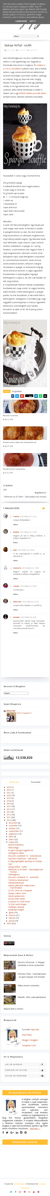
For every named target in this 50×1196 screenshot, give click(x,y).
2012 (9, 814)
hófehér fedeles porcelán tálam (32, 93)
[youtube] (33, 1191)
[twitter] (7, 1132)
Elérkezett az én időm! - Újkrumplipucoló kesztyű (25, 870)
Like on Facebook (13, 1064)
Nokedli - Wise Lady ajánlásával (32, 997)
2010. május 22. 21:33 (30, 602)
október (12, 828)
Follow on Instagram (16, 1076)
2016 (9, 803)
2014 (9, 809)
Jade (15, 550)
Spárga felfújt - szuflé (17, 866)
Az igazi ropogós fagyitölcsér (20, 850)
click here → (35, 1128)
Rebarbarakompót (16, 882)
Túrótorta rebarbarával (18, 880)
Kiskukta (17, 568)
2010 (9, 820)
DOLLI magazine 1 (24, 713)
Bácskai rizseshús (10, 415)
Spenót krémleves (16, 844)
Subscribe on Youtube (16, 1070)
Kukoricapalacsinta (16, 896)
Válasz (15, 525)
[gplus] (12, 1132)
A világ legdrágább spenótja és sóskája (25, 861)
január (12, 920)
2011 (9, 817)
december (13, 823)
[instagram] (21, 1132)
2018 (9, 801)
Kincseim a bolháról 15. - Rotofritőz (23, 877)
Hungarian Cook (29, 1045)
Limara (16, 586)
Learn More (21, 21)
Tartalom (36, 782)
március (12, 915)
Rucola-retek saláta (16, 898)
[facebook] (3, 1132)
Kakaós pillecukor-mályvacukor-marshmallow (22, 886)
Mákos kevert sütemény (28, 985)
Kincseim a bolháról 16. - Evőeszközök (24, 856)
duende (16, 617)
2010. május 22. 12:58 (28, 532)
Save (30, 396)
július (11, 836)
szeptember (14, 831)
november (13, 825)
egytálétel (33, 50)
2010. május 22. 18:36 (26, 550)
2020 (9, 795)
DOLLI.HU (11, 710)
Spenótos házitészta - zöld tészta (22, 858)
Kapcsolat (35, 1029)
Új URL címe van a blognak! (20, 890)
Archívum (14, 782)
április (11, 912)
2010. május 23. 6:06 (28, 617)
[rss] (29, 1191)
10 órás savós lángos (17, 904)
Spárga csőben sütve (17, 893)
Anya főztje (27, 1034)
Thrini (16, 517)
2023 (9, 790)
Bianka (16, 532)
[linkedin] (17, 1132)
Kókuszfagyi (13, 847)
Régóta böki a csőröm (13, 1008)
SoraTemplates (19, 1184)
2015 (9, 806)
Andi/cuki (17, 602)
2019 (9, 798)
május (12, 842)
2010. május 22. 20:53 (28, 586)
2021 (9, 792)
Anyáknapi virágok (16, 909)
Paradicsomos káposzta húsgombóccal (19, 442)
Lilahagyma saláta (16, 853)
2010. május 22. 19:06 (30, 568)
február (12, 918)
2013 (9, 812)
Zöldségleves (14, 874)
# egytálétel (17, 391)
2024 (9, 787)
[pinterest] (25, 1132)
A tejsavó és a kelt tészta (19, 901)
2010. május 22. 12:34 (28, 516)
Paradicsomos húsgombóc (14, 469)
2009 (9, 923)
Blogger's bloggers (30, 1040)
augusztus (13, 833)
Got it (33, 21)
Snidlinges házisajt (16, 907)
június (11, 839)
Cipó (10, 864)
